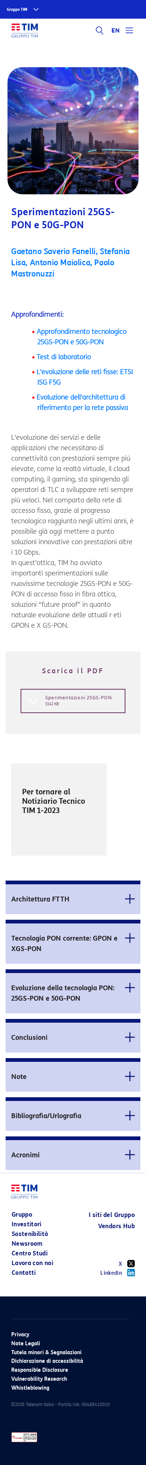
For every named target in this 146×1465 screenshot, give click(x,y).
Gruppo (22, 1214)
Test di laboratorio (64, 357)
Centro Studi (30, 1253)
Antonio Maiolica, (62, 262)
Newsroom (27, 1243)
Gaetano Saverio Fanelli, (55, 251)
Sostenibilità (30, 1233)
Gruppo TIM (17, 9)
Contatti (24, 1272)
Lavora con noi (32, 1263)
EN (116, 30)
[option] (59, 809)
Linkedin (111, 1273)
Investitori (27, 1224)
